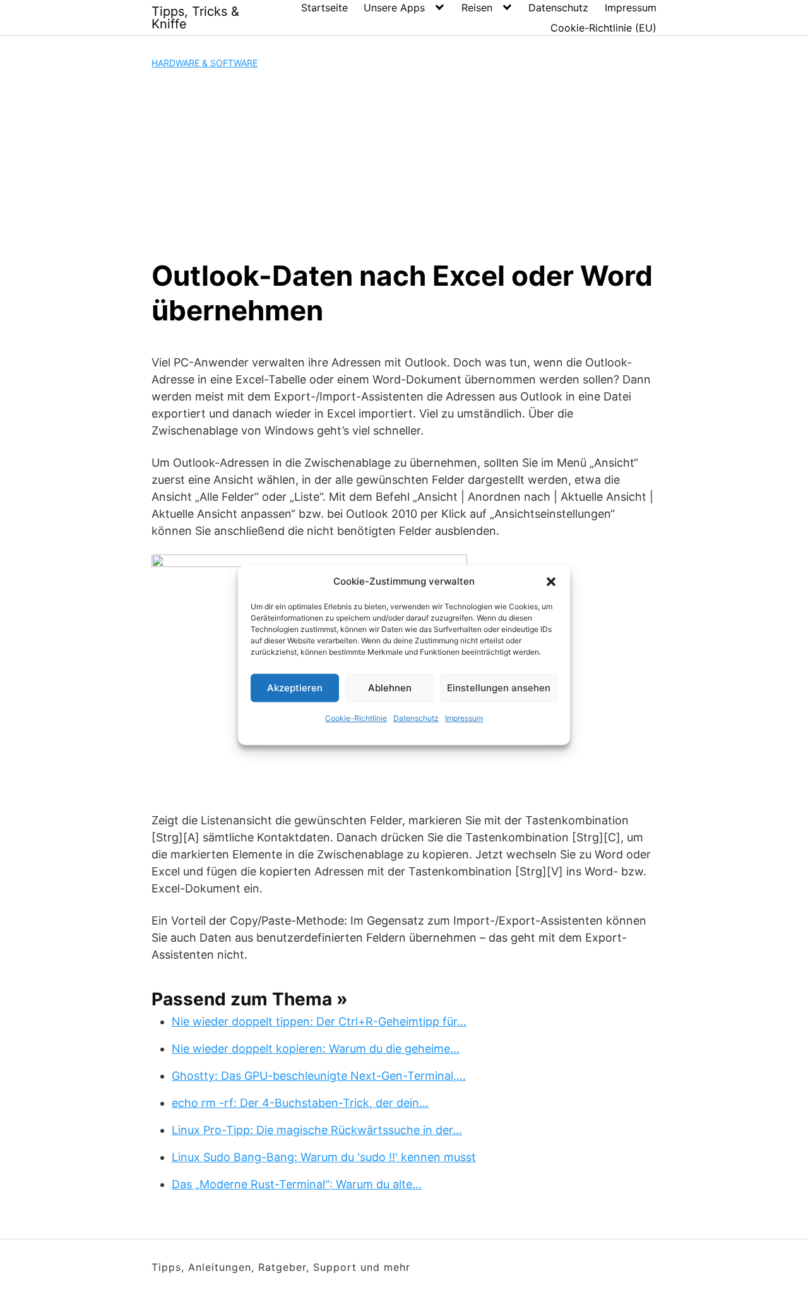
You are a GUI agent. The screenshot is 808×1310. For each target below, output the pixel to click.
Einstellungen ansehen (498, 688)
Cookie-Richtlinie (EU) (603, 27)
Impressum (464, 718)
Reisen (476, 7)
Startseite (324, 7)
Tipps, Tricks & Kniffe (195, 17)
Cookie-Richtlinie (356, 718)
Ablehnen (390, 688)
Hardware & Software (205, 62)
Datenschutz (416, 718)
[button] (551, 581)
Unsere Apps (394, 7)
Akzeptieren (295, 688)
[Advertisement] (404, 164)
